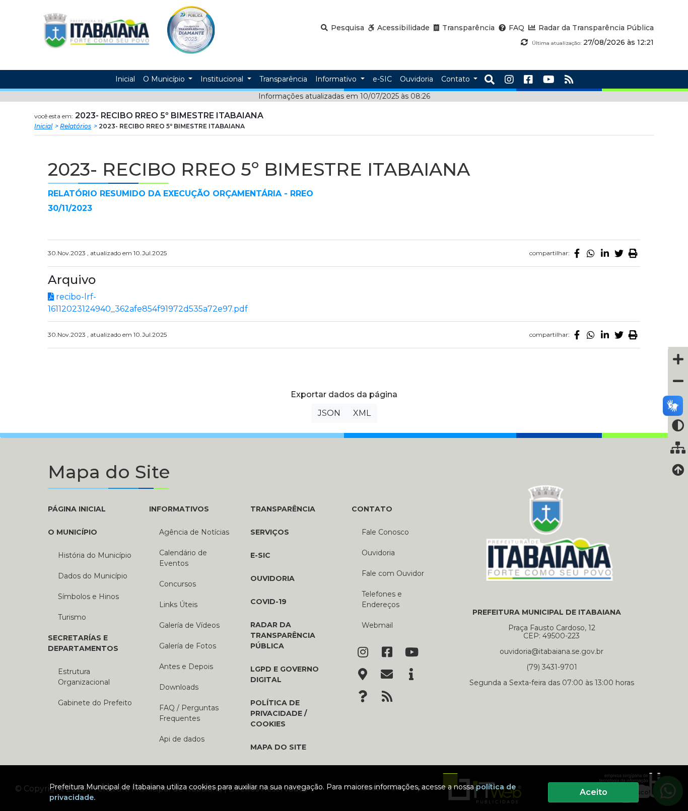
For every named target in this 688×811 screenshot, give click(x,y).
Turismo (72, 617)
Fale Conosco (385, 532)
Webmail (377, 625)
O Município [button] (165, 79)
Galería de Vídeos (189, 625)
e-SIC (260, 555)
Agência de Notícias (194, 532)
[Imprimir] (633, 253)
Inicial (43, 126)
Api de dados (181, 739)
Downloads (178, 687)
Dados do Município (92, 575)
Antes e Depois (186, 666)
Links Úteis (178, 604)
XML (362, 413)
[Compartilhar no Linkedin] (605, 253)
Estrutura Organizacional (84, 677)
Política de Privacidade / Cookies (278, 713)
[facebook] (528, 79)
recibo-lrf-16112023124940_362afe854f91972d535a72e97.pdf (148, 303)
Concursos (177, 583)
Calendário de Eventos (183, 558)
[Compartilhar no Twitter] (619, 253)
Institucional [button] (222, 79)
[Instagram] (509, 79)
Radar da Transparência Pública (282, 635)
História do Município (94, 555)
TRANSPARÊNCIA (282, 508)
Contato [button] (456, 79)
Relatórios (75, 126)
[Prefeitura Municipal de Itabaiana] (96, 30)
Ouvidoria (272, 578)
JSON (329, 413)
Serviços (269, 532)
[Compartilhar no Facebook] (577, 253)
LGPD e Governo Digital (284, 674)
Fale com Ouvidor (393, 573)
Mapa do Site (278, 747)
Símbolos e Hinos (88, 596)
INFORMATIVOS (179, 508)
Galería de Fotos (187, 645)
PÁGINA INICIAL (77, 508)
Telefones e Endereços (382, 599)
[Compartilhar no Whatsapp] (591, 253)
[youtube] (549, 79)
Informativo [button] (337, 79)
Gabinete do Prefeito (95, 702)
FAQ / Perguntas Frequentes (189, 713)
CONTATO (372, 508)
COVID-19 (268, 601)
